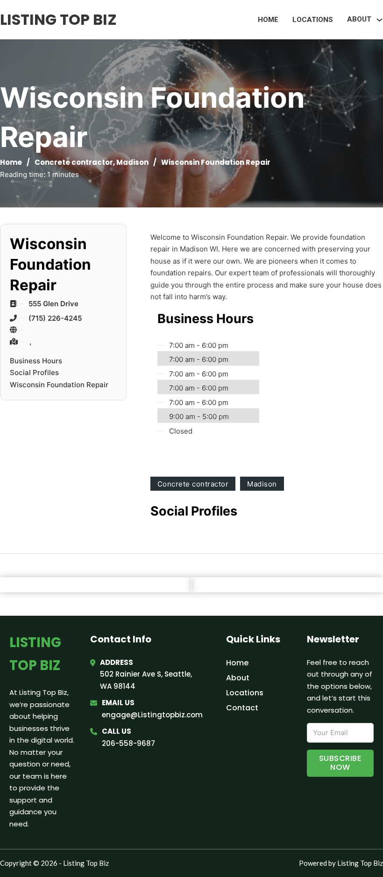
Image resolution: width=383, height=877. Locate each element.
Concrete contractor (74, 162)
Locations (312, 19)
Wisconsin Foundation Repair (59, 384)
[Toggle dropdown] (379, 19)
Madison (132, 162)
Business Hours (36, 360)
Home (268, 19)
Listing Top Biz (58, 19)
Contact (242, 707)
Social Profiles (34, 372)
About (237, 677)
